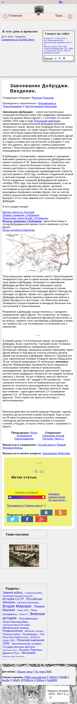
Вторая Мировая (18, 606)
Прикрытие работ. (52, 53)
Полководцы (30, 634)
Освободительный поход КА (18, 596)
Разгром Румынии (43, 97)
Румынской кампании (47, 120)
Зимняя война (13, 592)
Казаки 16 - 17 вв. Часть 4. (56, 38)
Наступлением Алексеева (41, 106)
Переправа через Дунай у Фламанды (25, 218)
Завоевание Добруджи (56, 453)
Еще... (60, 15)
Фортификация (28, 618)
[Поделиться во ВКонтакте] (47, 514)
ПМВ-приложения (35, 677)
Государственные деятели (19, 646)
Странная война (34, 593)
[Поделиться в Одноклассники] (61, 514)
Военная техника (34, 631)
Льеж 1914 (23, 610)
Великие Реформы (31, 649)
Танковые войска (12, 634)
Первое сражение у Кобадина (21, 215)
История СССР (14, 599)
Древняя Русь (11, 652)
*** (36, 471)
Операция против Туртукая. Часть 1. (53, 437)
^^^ (42, 471)
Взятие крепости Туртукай (18, 212)
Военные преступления (13, 656)
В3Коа (40, 680)
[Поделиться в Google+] (41, 521)
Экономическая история (27, 643)
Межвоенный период (16, 627)
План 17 (24, 614)
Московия (29, 652)
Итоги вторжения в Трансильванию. (25, 435)
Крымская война (10, 650)
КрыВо (5, 680)
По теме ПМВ (43, 671)
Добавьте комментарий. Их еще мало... (57, 496)
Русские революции (28, 602)
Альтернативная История (16, 625)
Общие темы (25, 671)
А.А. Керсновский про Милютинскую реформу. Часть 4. (57, 42)
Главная (15, 15)
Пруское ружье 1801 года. (55, 46)
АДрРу (16, 680)
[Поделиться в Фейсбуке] (27, 521)
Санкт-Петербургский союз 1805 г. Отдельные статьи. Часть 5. (58, 50)
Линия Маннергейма (16, 621)
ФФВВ (63, 677)
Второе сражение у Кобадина (22, 221)
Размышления (13, 630)
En (60, 1)
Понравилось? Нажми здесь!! (25, 505)
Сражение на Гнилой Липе (17, 39)
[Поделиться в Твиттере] (13, 521)
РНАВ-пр (28, 680)
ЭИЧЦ (52, 677)
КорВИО (52, 680)
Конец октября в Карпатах (19, 230)
